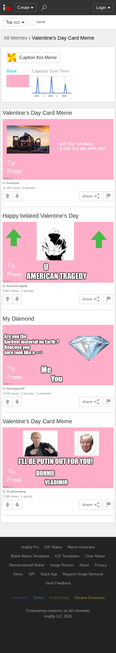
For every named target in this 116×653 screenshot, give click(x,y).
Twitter (38, 598)
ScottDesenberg (16, 491)
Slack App (49, 574)
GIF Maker (53, 547)
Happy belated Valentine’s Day (41, 216)
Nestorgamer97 (16, 388)
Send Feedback (58, 583)
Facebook (19, 598)
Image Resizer (62, 565)
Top (13, 22)
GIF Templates (67, 556)
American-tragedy (17, 285)
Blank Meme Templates (30, 556)
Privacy (101, 565)
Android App (59, 598)
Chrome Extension (90, 598)
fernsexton (13, 182)
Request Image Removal (83, 574)
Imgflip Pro (30, 547)
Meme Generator (81, 547)
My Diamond (18, 319)
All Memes (15, 38)
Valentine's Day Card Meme (37, 113)
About (84, 565)
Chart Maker (95, 556)
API (32, 574)
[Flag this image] (108, 196)
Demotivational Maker (26, 565)
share (87, 196)
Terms (18, 574)
